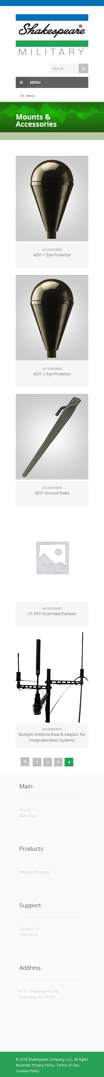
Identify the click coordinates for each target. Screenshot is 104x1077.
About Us (27, 815)
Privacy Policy (43, 1065)
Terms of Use (67, 1065)
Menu (34, 82)
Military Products (34, 872)
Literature (28, 934)
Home (24, 809)
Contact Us (29, 928)
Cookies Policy (27, 1071)
